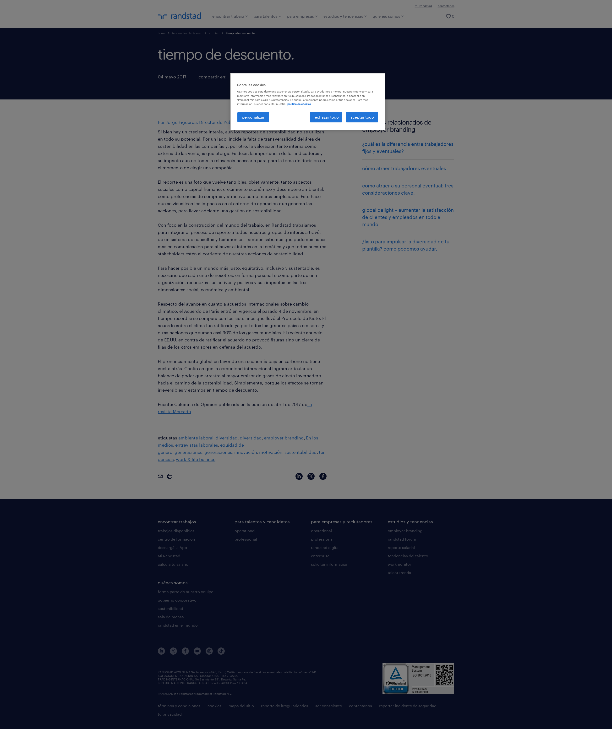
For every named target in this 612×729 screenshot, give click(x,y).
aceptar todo (362, 117)
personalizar (253, 117)
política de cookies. (299, 103)
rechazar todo (326, 117)
